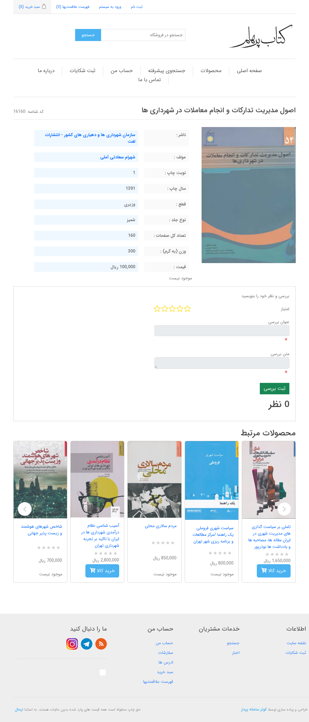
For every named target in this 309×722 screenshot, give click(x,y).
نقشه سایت (296, 643)
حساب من (122, 71)
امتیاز (285, 309)
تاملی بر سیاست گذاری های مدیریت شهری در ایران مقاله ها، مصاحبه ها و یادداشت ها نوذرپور (269, 536)
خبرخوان (101, 644)
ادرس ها (165, 662)
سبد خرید (165, 672)
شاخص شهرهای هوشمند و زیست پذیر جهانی (41, 529)
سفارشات (165, 652)
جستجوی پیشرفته (166, 71)
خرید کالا (105, 570)
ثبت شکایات (82, 71)
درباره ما (46, 71)
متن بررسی (280, 354)
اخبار (236, 652)
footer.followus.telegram (86, 644)
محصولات (211, 71)
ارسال (19, 709)
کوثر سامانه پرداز (254, 709)
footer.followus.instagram (72, 644)
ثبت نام (137, 7)
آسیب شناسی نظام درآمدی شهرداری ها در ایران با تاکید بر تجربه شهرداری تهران (100, 535)
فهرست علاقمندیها (158, 681)
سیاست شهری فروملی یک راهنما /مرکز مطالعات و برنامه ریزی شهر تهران (213, 535)
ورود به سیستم (110, 7)
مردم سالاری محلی (160, 526)
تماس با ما (149, 80)
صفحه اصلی (249, 71)
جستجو (233, 643)
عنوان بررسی (278, 322)
